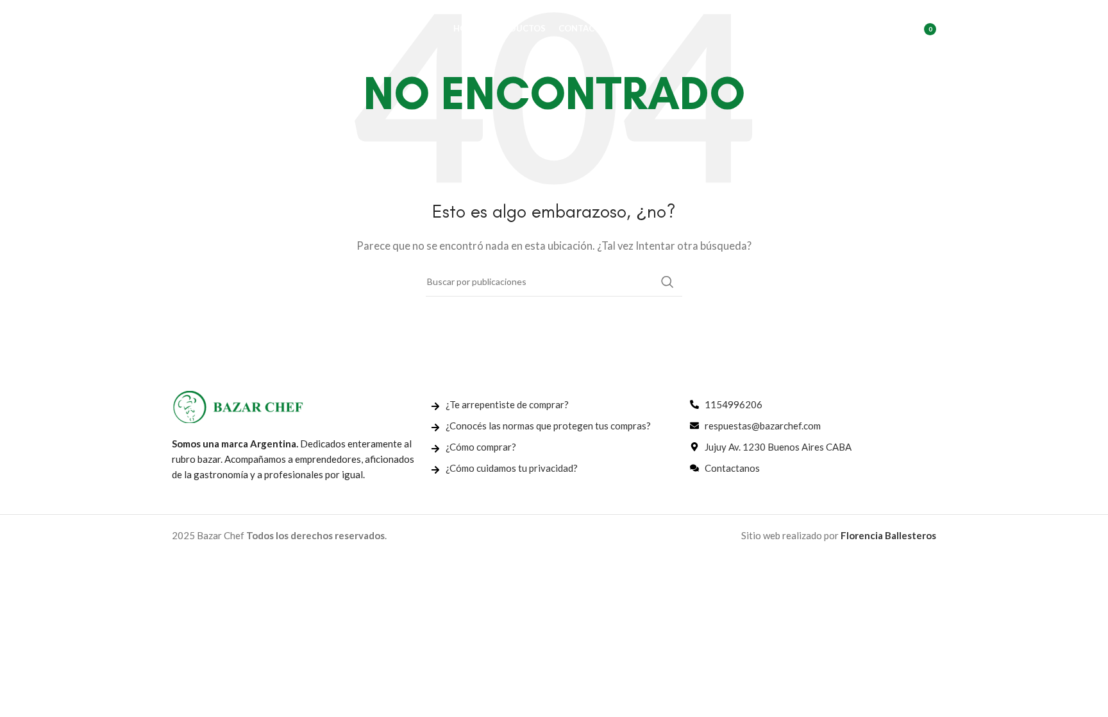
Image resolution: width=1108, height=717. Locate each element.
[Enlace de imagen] (238, 405)
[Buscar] (862, 29)
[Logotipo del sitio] (236, 27)
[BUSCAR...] (667, 282)
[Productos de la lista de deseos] (888, 29)
